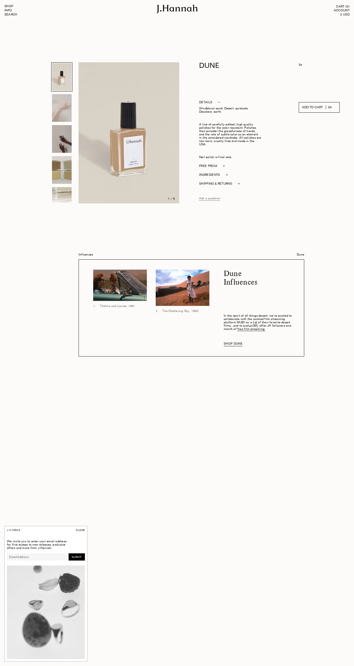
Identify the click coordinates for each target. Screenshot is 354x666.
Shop (9, 6)
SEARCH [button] (10, 14)
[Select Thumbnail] (61, 77)
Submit (77, 557)
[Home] (177, 12)
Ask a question (209, 198)
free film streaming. (251, 329)
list (255, 322)
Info (8, 10)
